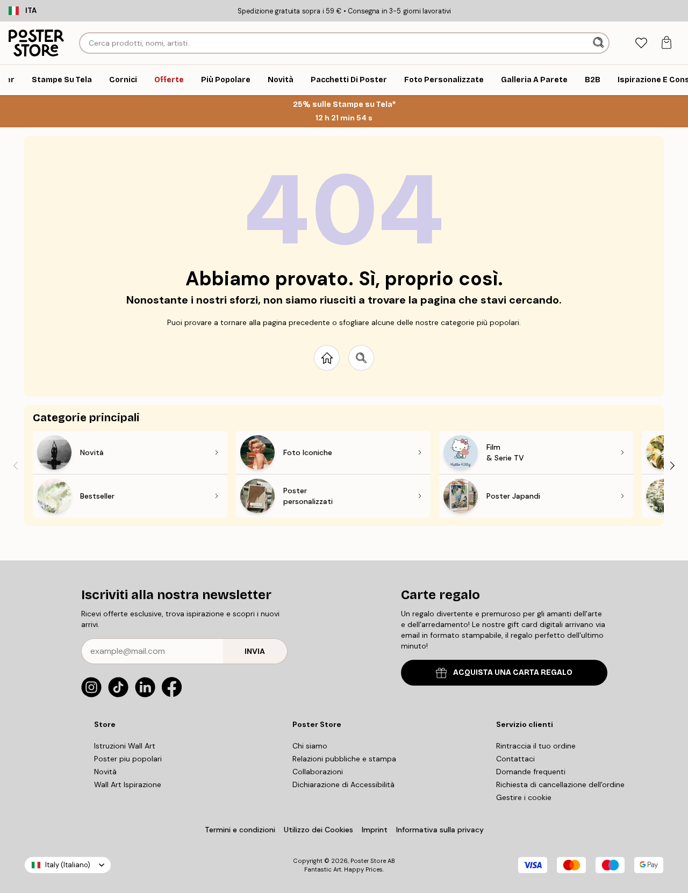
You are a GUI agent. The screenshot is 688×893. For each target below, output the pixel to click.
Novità (105, 771)
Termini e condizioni (240, 829)
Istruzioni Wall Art (124, 746)
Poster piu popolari (128, 759)
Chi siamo (309, 746)
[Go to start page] (327, 358)
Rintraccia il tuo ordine (536, 746)
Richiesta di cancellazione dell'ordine (560, 784)
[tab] (641, 43)
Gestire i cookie (523, 797)
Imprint (375, 829)
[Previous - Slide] (15, 465)
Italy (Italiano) (67, 864)
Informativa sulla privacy (440, 829)
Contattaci (515, 759)
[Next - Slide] (672, 465)
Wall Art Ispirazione (127, 784)
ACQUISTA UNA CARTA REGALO (512, 672)
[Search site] (361, 358)
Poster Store (368, 861)
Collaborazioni (317, 771)
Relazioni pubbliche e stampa (344, 759)
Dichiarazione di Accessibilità (343, 784)
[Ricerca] (600, 43)
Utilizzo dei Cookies (318, 829)
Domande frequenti (530, 771)
